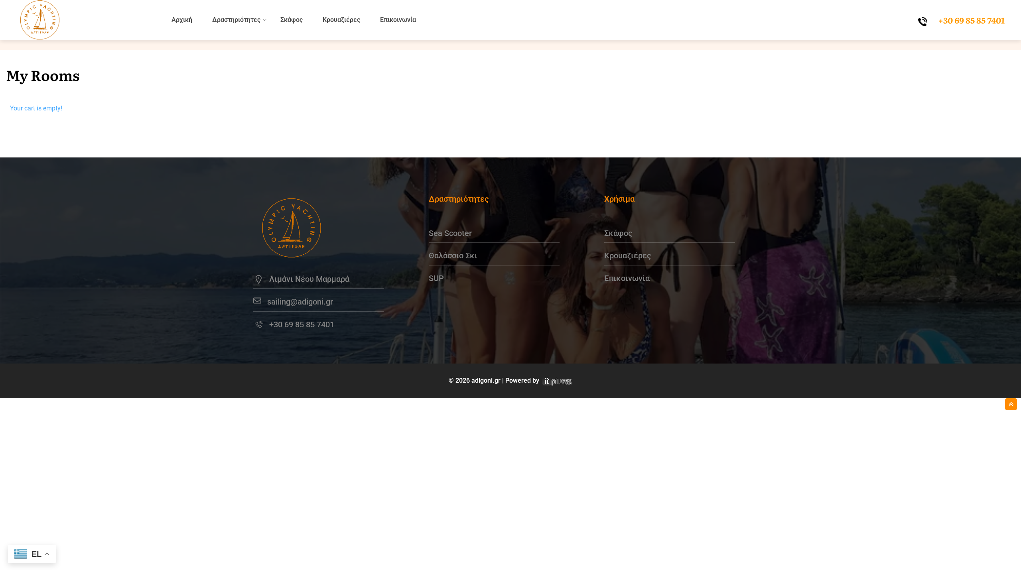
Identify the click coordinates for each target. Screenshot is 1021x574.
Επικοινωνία (398, 20)
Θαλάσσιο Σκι (453, 255)
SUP (436, 278)
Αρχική (181, 20)
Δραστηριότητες (236, 20)
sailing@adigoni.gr (300, 302)
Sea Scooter (450, 233)
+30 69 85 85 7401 (301, 324)
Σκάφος (291, 20)
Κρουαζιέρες (341, 20)
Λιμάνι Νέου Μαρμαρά (309, 279)
